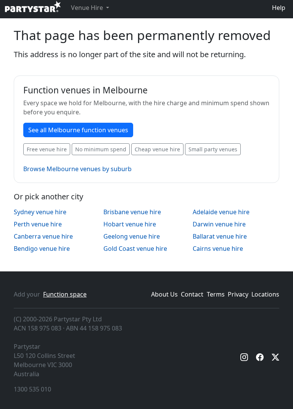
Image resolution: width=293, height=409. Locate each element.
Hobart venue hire (129, 224)
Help (278, 7)
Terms (216, 294)
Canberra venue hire (43, 236)
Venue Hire (88, 7)
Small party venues (212, 149)
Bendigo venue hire (42, 248)
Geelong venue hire (131, 236)
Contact (192, 294)
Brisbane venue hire (132, 212)
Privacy (238, 294)
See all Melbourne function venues (78, 130)
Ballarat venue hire (220, 236)
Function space (65, 294)
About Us (164, 294)
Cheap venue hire (157, 149)
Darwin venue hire (219, 224)
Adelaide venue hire (221, 212)
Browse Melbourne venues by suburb (77, 169)
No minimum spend (100, 149)
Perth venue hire (38, 224)
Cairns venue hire (218, 248)
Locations (265, 294)
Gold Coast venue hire (135, 248)
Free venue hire (47, 149)
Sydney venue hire (40, 212)
